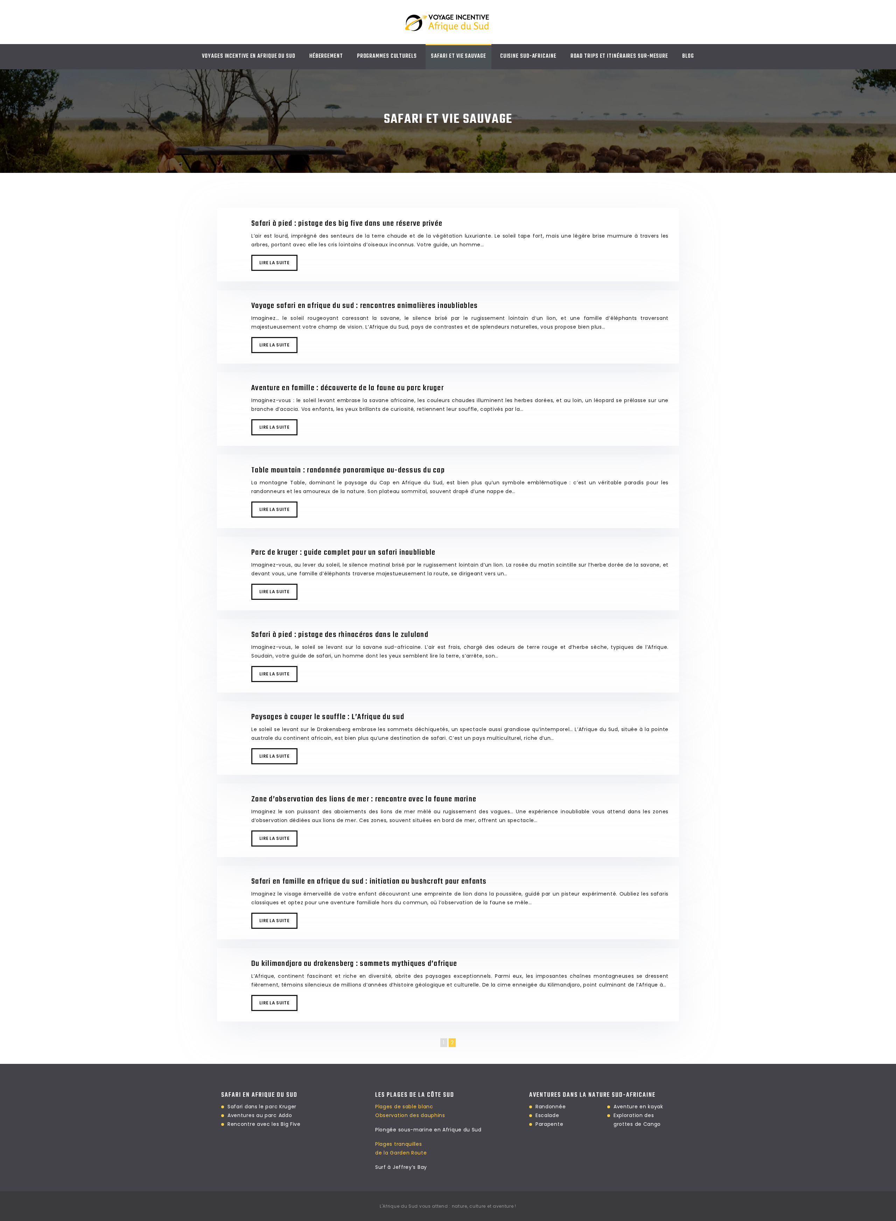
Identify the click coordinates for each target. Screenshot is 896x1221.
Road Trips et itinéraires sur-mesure (619, 56)
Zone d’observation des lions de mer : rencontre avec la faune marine (363, 799)
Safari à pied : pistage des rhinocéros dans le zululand (339, 635)
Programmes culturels (387, 56)
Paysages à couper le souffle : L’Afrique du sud (327, 717)
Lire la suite (274, 263)
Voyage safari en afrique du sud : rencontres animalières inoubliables (364, 306)
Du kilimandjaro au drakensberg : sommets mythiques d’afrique (354, 963)
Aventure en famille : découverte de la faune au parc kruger (347, 388)
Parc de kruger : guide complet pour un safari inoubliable (343, 552)
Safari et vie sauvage (458, 56)
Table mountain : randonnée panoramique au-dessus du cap (348, 470)
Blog (688, 56)
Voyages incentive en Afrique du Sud (248, 56)
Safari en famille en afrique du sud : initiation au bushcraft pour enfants (369, 881)
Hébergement (326, 56)
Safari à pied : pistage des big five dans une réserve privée (346, 223)
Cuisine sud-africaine (528, 56)
